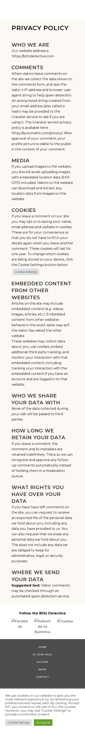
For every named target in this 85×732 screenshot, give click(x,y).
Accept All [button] (43, 722)
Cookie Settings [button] (26, 271)
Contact (42, 676)
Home (43, 647)
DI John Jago (42, 654)
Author (42, 662)
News (43, 669)
